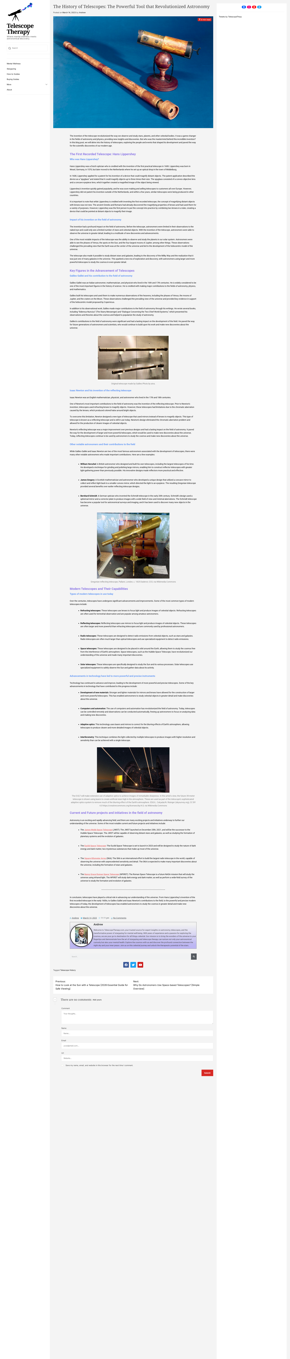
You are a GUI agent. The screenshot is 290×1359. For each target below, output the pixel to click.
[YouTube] (254, 7)
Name (63, 1028)
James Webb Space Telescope (98, 830)
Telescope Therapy (20, 28)
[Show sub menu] (46, 84)
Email (63, 1040)
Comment (65, 1008)
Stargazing (11, 69)
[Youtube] (140, 965)
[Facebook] (126, 965)
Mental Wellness (14, 63)
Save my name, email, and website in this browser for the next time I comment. (99, 1065)
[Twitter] (133, 965)
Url (62, 1053)
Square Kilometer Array (95, 858)
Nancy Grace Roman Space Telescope (101, 874)
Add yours (97, 1000)
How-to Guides (13, 74)
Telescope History (68, 970)
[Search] (194, 956)
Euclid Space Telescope (95, 846)
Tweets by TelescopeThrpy (230, 17)
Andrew (82, 12)
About (9, 90)
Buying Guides (13, 79)
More (9, 84)
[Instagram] (249, 7)
